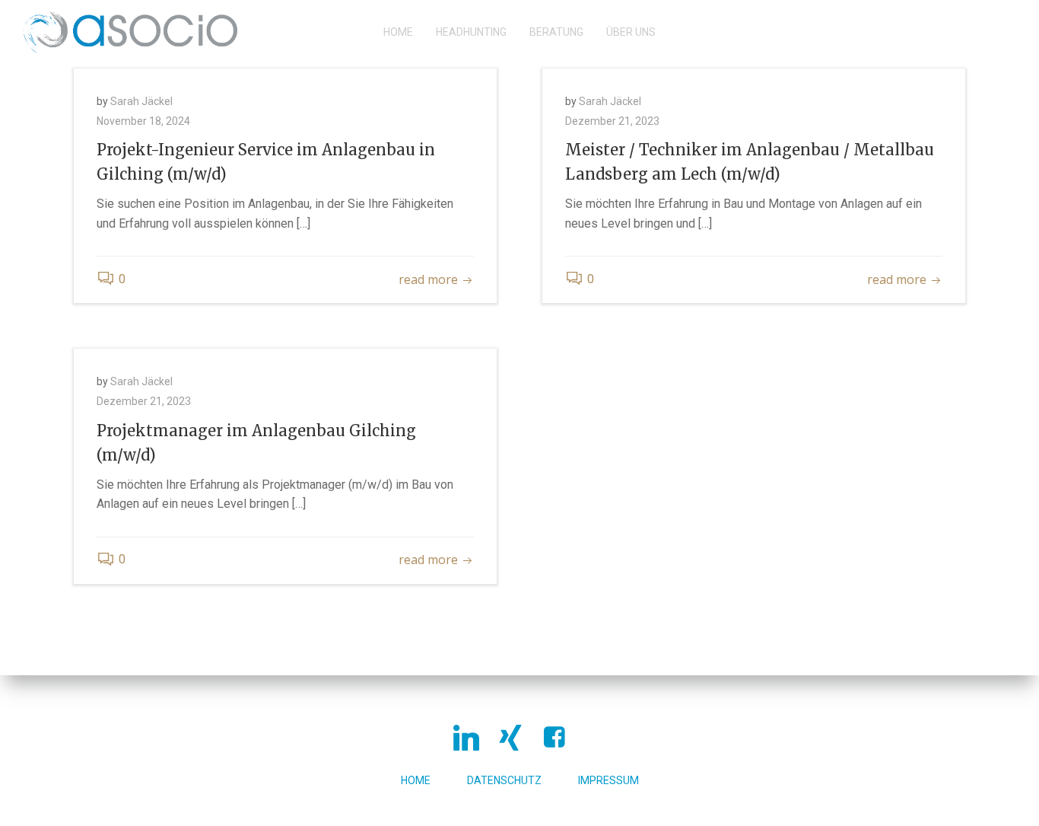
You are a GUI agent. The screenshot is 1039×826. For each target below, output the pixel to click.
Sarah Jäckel (141, 101)
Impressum (608, 780)
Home (398, 32)
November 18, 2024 (143, 121)
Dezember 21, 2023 (612, 121)
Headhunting (471, 32)
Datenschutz (504, 780)
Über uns (631, 32)
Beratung (556, 32)
